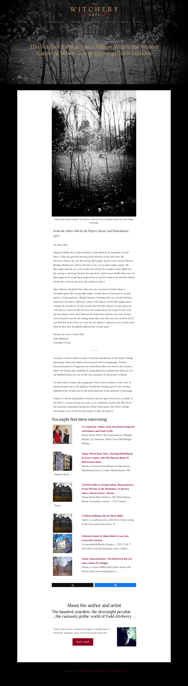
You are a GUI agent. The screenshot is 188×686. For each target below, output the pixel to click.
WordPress (114, 671)
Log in (123, 671)
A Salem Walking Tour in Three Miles (102, 515)
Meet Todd (82, 642)
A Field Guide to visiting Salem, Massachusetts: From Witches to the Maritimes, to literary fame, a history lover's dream (108, 488)
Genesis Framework (100, 671)
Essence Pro (84, 671)
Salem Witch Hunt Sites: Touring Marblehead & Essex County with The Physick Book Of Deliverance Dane (107, 457)
